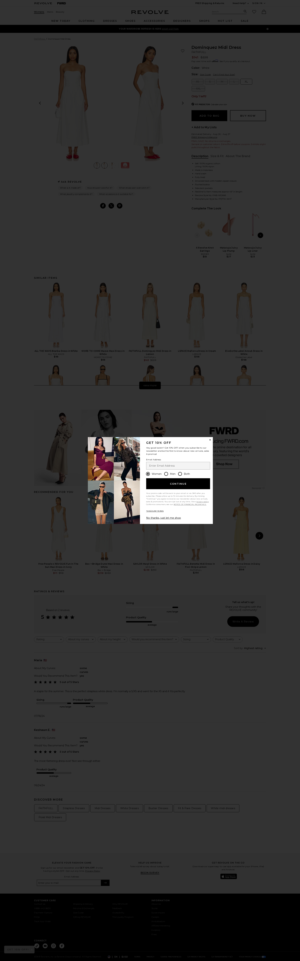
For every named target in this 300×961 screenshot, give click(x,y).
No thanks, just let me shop (163, 517)
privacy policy (202, 501)
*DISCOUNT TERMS (155, 511)
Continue (178, 483)
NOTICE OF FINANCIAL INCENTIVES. (190, 504)
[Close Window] (210, 440)
